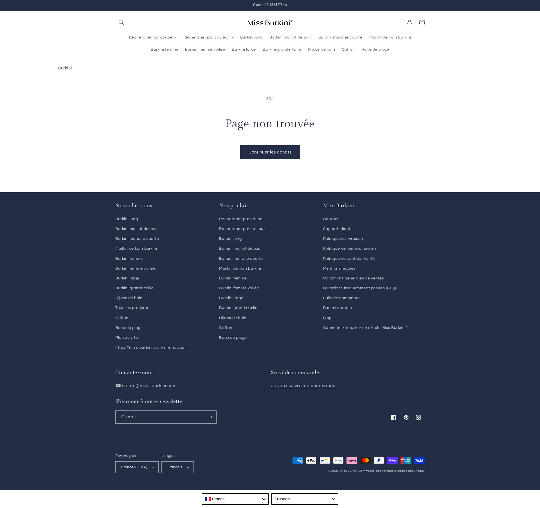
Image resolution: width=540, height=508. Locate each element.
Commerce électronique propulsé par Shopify (392, 470)
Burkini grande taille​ (238, 308)
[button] (121, 22)
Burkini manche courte (137, 239)
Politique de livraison (343, 239)
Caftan (122, 318)
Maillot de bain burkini (136, 248)
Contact (331, 219)
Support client (336, 229)
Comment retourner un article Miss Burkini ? (365, 328)
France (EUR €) (134, 467)
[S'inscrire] (210, 417)
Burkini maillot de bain (136, 229)
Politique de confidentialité (349, 259)
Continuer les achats (270, 152)
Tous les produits (131, 308)
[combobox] (235, 499)
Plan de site (126, 338)
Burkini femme (129, 259)
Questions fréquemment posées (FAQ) (359, 288)
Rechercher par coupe (240, 219)
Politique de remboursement (350, 248)
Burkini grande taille (134, 288)
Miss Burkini (348, 470)
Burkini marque (337, 308)
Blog (327, 318)
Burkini (65, 68)
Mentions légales (339, 268)
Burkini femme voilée (135, 268)
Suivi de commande (342, 298)
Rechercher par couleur (242, 229)
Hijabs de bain (128, 298)
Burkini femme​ (233, 278)
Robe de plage (129, 328)
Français (175, 467)
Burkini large (127, 278)
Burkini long (126, 219)
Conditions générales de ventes (353, 278)
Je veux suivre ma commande (303, 385)
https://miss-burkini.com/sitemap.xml (151, 347)
